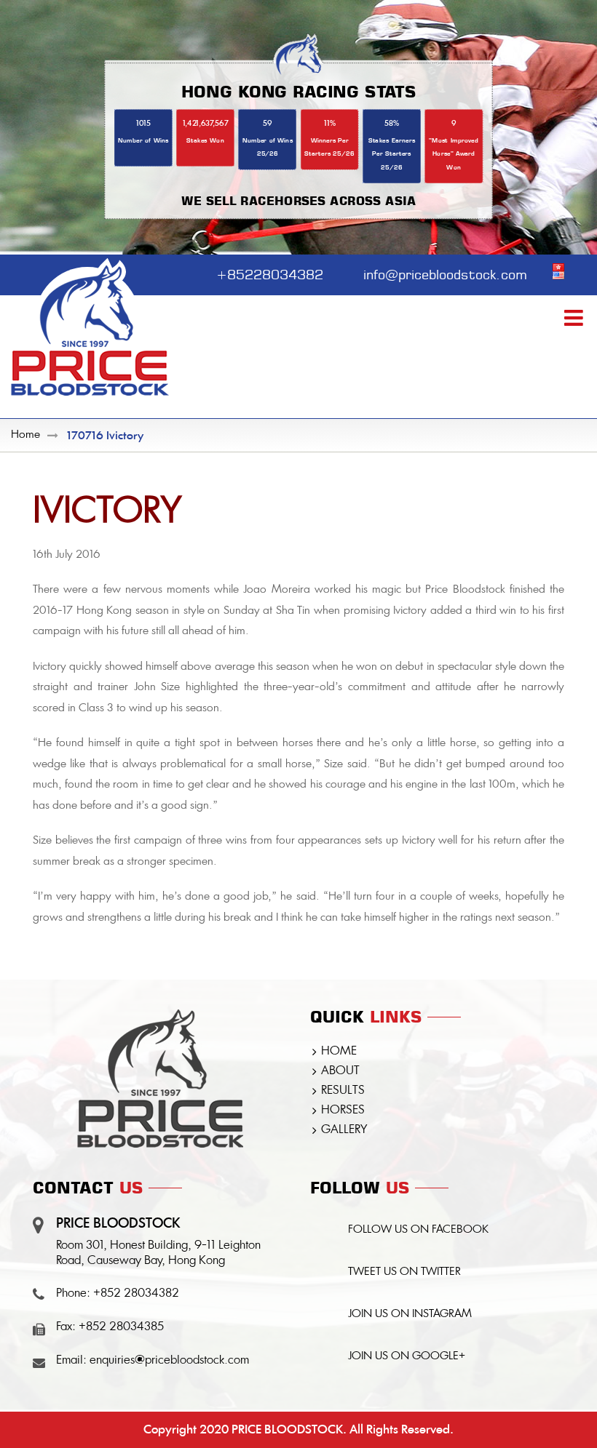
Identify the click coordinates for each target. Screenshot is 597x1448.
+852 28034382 (136, 1294)
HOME (339, 1051)
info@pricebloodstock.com (445, 272)
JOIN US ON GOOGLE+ (406, 1356)
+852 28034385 (121, 1327)
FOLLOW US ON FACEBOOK (418, 1230)
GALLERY (344, 1130)
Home (25, 435)
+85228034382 (269, 272)
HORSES (343, 1110)
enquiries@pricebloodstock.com (169, 1361)
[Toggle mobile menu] (575, 318)
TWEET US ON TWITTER (404, 1272)
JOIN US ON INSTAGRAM (410, 1314)
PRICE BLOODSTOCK (287, 1429)
